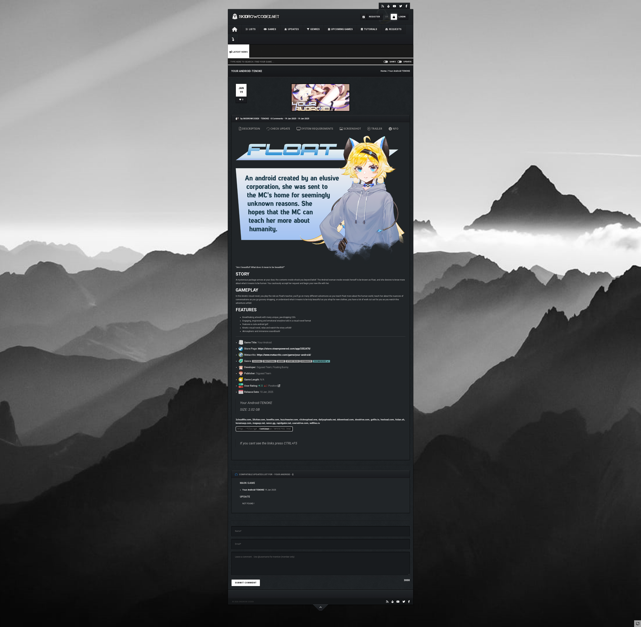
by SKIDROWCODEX (249, 118)
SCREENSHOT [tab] (352, 128)
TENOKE (265, 118)
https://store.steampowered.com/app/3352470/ (284, 348)
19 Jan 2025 (290, 118)
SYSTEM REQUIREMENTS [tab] (317, 128)
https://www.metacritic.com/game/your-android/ (284, 355)
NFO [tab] (395, 128)
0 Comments (277, 118)
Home (384, 71)
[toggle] (637, 623)
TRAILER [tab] (376, 128)
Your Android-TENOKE (253, 490)
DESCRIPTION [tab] (250, 128)
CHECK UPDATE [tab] (280, 128)
